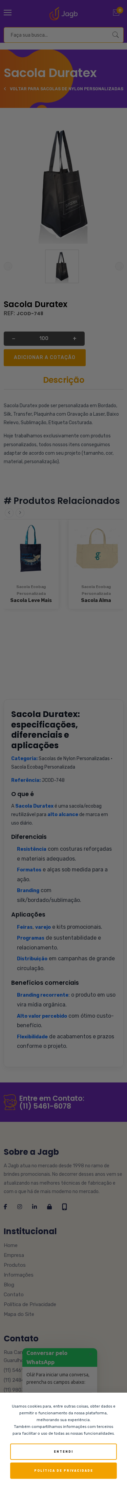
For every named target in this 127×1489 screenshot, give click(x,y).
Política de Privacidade (63, 1470)
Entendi (63, 1451)
